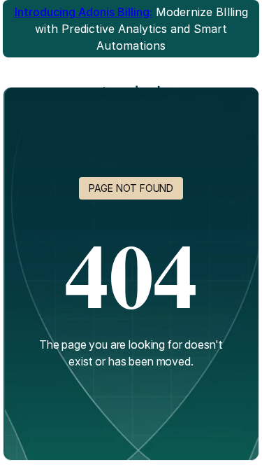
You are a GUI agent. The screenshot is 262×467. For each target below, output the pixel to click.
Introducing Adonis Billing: (83, 12)
